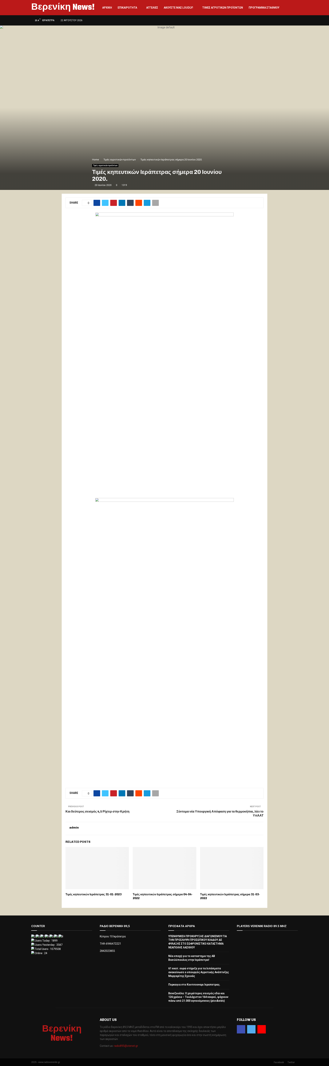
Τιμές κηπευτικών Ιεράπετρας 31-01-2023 (93, 894)
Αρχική (107, 7)
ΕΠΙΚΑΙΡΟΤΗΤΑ (127, 7)
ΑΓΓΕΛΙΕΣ (152, 7)
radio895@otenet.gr (126, 1045)
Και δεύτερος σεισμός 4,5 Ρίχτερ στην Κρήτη (97, 811)
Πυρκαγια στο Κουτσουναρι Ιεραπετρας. (194, 984)
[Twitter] (251, 1029)
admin (74, 827)
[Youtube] (261, 1029)
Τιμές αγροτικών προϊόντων (222, 7)
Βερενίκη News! (63, 7)
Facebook (279, 1062)
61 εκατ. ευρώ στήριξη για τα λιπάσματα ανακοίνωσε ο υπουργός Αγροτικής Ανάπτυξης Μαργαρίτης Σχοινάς (198, 972)
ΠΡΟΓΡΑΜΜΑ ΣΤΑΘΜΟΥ (264, 7)
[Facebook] (241, 1029)
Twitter (291, 1062)
